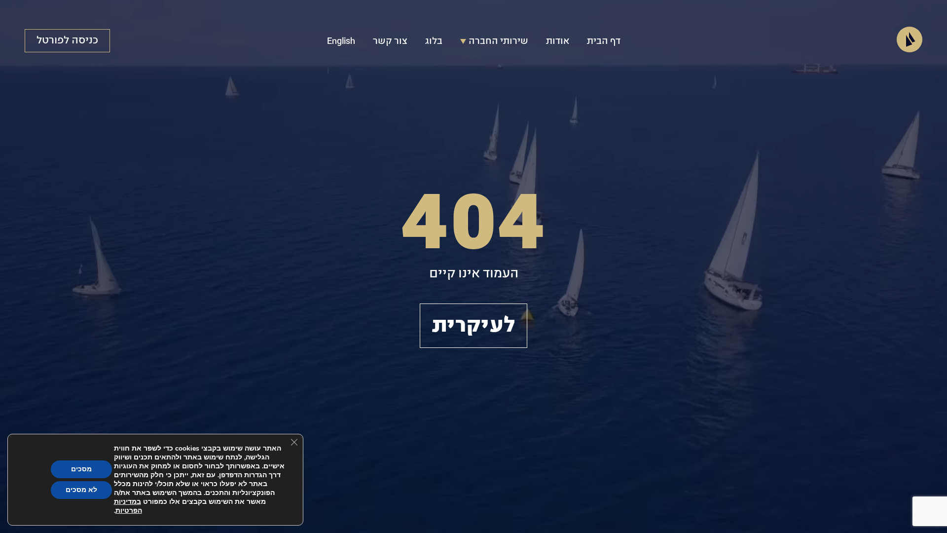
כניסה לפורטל (67, 40)
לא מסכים (81, 490)
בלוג (433, 41)
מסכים (81, 469)
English (341, 41)
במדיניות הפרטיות (128, 506)
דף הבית (603, 41)
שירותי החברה (498, 41)
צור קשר (390, 41)
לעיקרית (473, 326)
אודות (557, 41)
